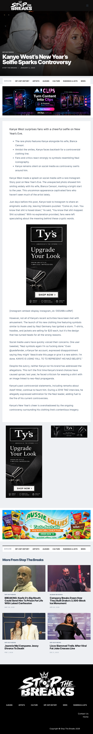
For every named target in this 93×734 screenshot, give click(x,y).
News (83, 81)
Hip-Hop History (22, 81)
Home (85, 717)
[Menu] (87, 5)
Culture (56, 81)
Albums (46, 81)
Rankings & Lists (70, 81)
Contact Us (83, 713)
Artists (36, 81)
